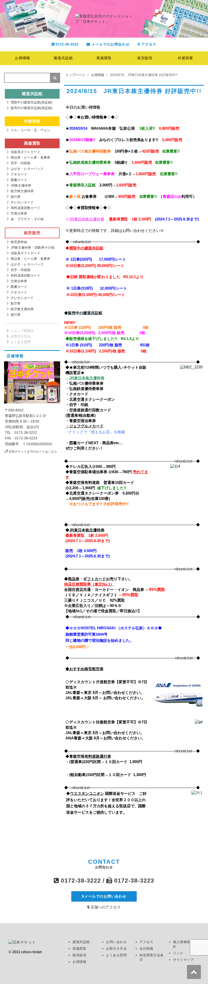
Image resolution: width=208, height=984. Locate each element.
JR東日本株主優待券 (86, 219)
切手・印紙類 (20, 163)
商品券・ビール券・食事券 (30, 157)
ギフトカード (94, 579)
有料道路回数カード (25, 208)
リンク (178, 953)
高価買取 (104, 58)
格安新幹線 (19, 242)
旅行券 (16, 197)
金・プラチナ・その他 (27, 219)
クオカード (19, 174)
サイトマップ (183, 960)
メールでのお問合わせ (110, 44)
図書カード (19, 180)
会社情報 (146, 948)
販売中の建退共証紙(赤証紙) (31, 108)
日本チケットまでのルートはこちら (33, 451)
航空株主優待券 (22, 191)
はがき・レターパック (27, 169)
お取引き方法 (20, 336)
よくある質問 (20, 342)
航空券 (16, 303)
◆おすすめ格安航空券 (84, 669)
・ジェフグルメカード (84, 426)
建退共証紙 (63, 58)
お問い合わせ (116, 942)
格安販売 (144, 58)
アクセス (148, 44)
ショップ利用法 (22, 331)
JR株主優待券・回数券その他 (32, 247)
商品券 (73, 579)
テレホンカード (22, 202)
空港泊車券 (19, 213)
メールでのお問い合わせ (105, 896)
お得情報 (22, 58)
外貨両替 (185, 58)
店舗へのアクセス (105, 907)
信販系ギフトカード (25, 152)
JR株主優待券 (21, 185)
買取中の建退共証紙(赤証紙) (31, 102)
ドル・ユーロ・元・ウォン (30, 130)
